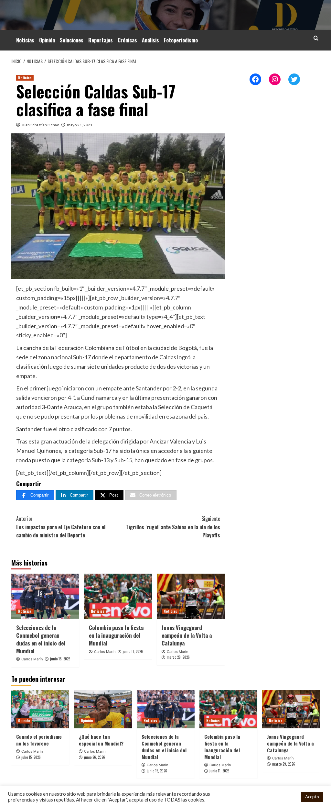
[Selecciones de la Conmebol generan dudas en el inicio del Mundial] (45, 596)
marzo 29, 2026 (178, 657)
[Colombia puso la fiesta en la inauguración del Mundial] (118, 596)
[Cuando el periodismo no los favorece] (40, 709)
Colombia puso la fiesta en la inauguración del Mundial (116, 635)
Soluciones (71, 40)
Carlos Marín (32, 659)
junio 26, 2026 (94, 757)
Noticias (25, 40)
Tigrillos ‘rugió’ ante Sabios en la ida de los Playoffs (173, 527)
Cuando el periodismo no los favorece (39, 740)
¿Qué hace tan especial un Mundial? (101, 740)
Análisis (150, 40)
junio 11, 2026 (133, 651)
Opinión (47, 40)
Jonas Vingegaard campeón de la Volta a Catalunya (187, 635)
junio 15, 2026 (60, 658)
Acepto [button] (312, 796)
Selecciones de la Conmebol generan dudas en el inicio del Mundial (40, 639)
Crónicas (127, 40)
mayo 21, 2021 (79, 124)
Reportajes (100, 40)
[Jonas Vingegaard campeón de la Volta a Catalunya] (191, 596)
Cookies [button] (287, 797)
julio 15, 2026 (31, 757)
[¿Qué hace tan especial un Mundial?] (103, 709)
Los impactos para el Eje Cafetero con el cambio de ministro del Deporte (60, 527)
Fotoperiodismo (181, 40)
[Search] (316, 38)
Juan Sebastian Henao (40, 124)
